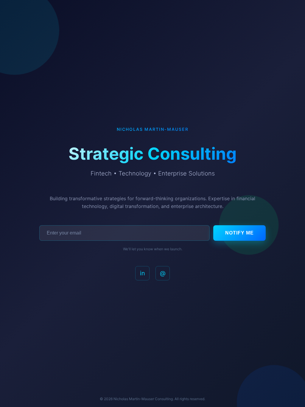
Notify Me (239, 232)
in (142, 273)
